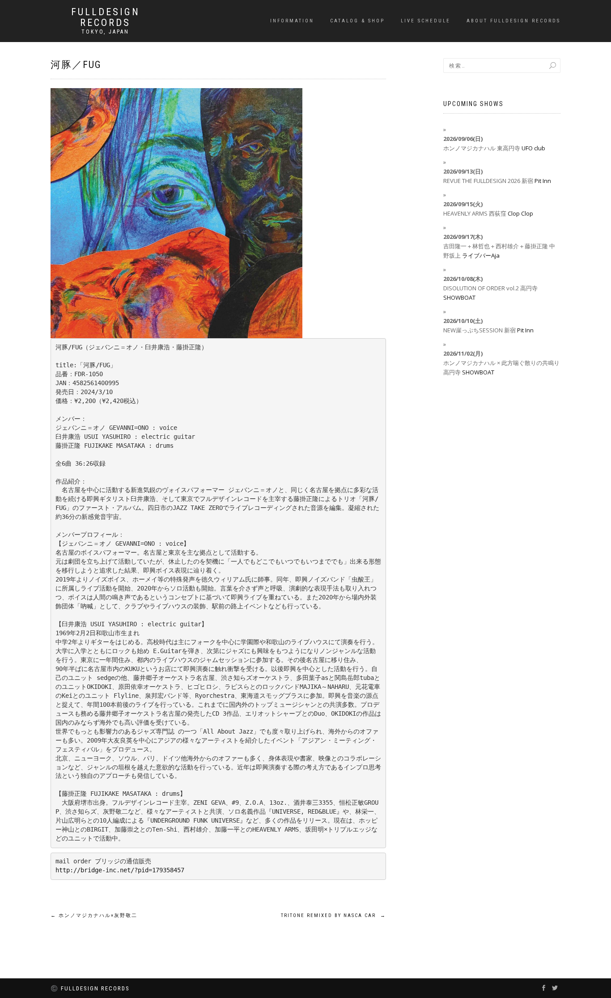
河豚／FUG (76, 64)
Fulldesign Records (105, 17)
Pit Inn (543, 181)
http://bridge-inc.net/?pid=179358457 (119, 870)
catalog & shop (357, 21)
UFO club (533, 148)
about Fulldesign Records (513, 21)
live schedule (425, 21)
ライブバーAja (481, 255)
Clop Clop (520, 213)
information (292, 21)
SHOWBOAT (459, 297)
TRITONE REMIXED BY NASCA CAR (333, 915)
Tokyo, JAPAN (105, 32)
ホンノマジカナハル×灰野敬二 (94, 915)
